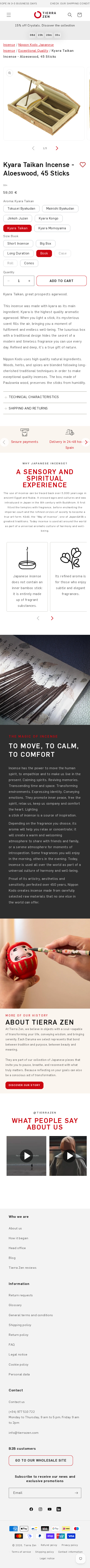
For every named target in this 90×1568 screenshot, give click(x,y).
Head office (17, 1248)
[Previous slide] (4, 442)
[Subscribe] (76, 1493)
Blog (12, 1258)
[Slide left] (33, 148)
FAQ (12, 1345)
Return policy (19, 1335)
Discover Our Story (24, 1085)
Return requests (21, 1295)
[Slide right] (56, 148)
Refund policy (49, 1545)
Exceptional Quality (33, 51)
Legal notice (18, 1354)
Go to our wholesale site (40, 1460)
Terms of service (21, 1552)
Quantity (8, 272)
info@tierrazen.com (24, 1433)
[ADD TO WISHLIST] (81, 165)
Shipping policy (20, 1325)
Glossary (15, 1305)
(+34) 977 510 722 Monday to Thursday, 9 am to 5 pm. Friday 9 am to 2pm (44, 1417)
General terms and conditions (31, 1315)
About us (15, 1228)
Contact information (70, 1552)
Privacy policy (70, 1545)
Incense (9, 45)
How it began (18, 1238)
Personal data (19, 1374)
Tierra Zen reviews (23, 1268)
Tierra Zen (30, 1545)
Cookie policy (19, 1364)
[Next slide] (85, 442)
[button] (9, 15)
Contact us (17, 1402)
